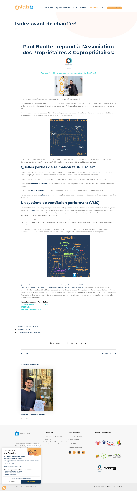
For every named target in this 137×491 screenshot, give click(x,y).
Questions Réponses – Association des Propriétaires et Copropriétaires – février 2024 (52, 285)
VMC (34, 210)
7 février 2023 (23, 29)
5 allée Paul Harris (75, 437)
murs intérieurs (37, 190)
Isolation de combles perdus (33, 415)
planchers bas (46, 195)
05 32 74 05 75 (114, 8)
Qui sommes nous (63, 8)
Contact (83, 8)
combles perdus (96, 172)
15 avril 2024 (24, 419)
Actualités (94, 8)
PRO (75, 8)
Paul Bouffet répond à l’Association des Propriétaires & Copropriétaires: (68, 49)
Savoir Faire (48, 8)
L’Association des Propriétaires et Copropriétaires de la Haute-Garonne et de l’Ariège (52, 287)
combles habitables (39, 184)
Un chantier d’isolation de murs (56, 441)
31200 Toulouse (74, 439)
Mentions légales (30, 487)
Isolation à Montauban (53, 444)
